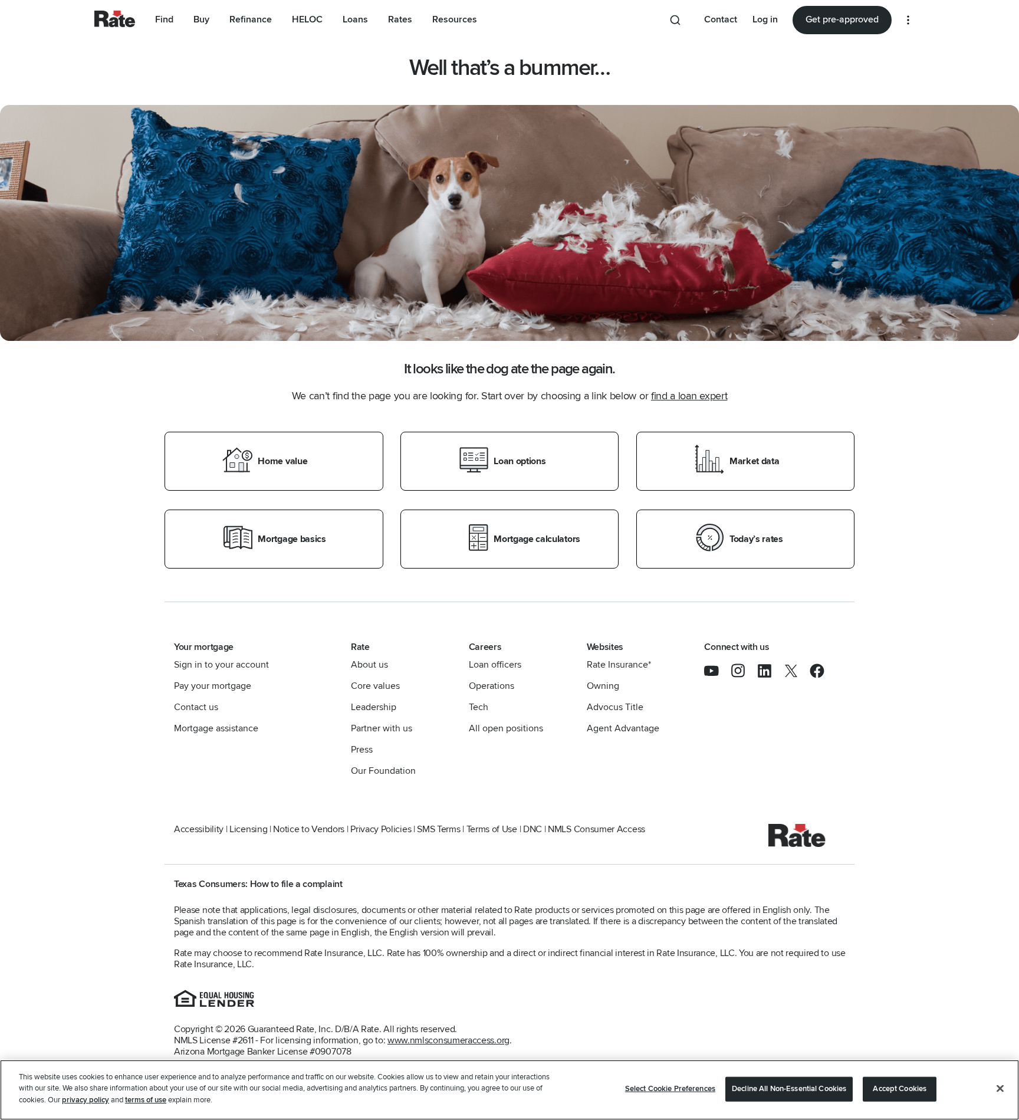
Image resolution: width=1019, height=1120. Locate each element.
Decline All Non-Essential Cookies (789, 1088)
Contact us (196, 707)
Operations (491, 686)
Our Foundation (383, 771)
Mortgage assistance (216, 728)
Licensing (248, 829)
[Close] (1000, 1089)
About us (369, 665)
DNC (532, 829)
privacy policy (85, 1100)
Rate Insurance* (619, 665)
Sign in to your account (221, 665)
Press (362, 750)
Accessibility (198, 829)
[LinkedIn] (770, 675)
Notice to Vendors (308, 829)
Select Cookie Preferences (670, 1088)
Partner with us (381, 728)
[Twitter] (797, 675)
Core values (375, 686)
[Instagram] (744, 675)
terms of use (145, 1100)
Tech (478, 707)
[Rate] (797, 844)
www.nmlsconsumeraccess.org (448, 1040)
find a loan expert (689, 395)
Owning (603, 686)
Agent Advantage (623, 728)
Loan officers (495, 665)
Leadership (373, 707)
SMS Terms (438, 829)
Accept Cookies (899, 1088)
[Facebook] (817, 675)
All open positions (506, 728)
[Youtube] (717, 675)
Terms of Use (491, 829)
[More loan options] (908, 20)
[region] (509, 1090)
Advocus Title (615, 707)
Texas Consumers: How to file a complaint (258, 884)
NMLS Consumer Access (596, 829)
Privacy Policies (380, 829)
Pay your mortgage (212, 686)
